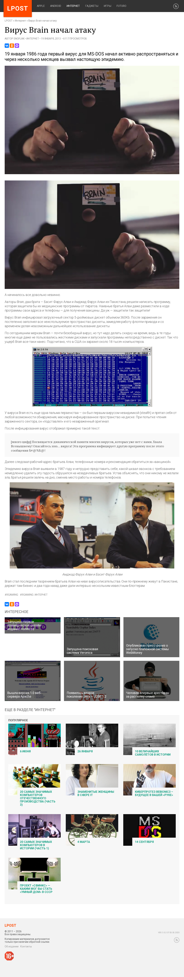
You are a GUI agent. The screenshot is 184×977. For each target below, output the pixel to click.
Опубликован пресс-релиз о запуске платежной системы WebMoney (147, 649)
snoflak (19, 38)
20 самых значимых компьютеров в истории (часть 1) (36, 845)
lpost (17, 8)
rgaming (12, 594)
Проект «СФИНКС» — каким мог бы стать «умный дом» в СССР (36, 889)
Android (55, 6)
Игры (107, 6)
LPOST (9, 20)
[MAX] (17, 45)
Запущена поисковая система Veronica (82, 651)
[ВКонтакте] (7, 45)
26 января (85, 751)
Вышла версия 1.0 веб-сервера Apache (24, 694)
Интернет (73, 6)
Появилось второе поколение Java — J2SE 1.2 (86, 694)
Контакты (26, 946)
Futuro (121, 6)
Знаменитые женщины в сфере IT (95, 793)
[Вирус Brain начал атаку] (92, 173)
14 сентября (144, 842)
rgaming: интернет (35, 594)
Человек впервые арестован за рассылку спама (147, 694)
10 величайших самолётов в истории (153, 753)
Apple (41, 6)
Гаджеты (91, 6)
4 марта (83, 842)
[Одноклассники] (12, 45)
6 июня (25, 751)
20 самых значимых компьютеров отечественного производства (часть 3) (37, 798)
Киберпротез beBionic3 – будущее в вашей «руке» (154, 793)
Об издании (12, 946)
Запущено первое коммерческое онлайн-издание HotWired (24, 625)
